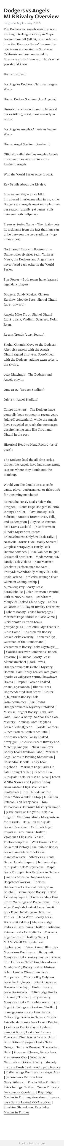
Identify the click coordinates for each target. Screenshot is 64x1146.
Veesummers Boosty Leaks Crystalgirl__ (31, 647)
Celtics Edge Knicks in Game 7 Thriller (30, 1017)
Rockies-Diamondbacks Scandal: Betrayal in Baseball (29, 887)
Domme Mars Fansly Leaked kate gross (30, 672)
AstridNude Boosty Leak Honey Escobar (31, 1022)
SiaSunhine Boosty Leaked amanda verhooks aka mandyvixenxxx (31, 852)
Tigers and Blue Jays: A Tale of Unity (29, 1037)
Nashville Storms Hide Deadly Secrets (30, 542)
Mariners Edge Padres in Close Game (29, 617)
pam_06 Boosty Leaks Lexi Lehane (27, 1032)
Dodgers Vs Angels (14, 23)
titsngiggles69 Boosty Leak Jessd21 (28, 1012)
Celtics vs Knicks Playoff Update (28, 1027)
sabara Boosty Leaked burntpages (29, 612)
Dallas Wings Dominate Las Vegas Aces (33, 1072)
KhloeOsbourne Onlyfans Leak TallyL (29, 537)
